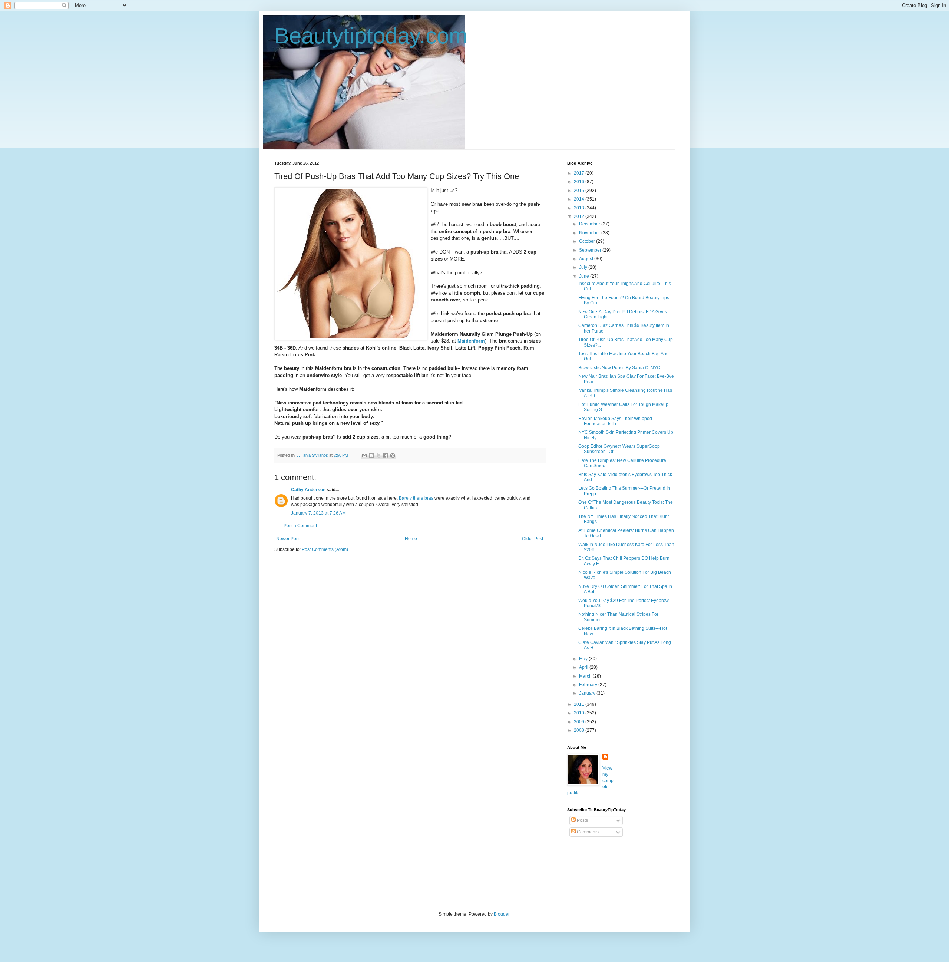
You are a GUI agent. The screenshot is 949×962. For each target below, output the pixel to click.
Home (411, 538)
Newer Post (288, 538)
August (586, 258)
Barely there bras (416, 498)
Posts (582, 820)
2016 (579, 181)
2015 (579, 190)
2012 (579, 216)
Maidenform (471, 341)
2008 (579, 730)
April (584, 667)
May (584, 658)
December (590, 224)
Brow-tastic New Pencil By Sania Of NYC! (619, 367)
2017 (579, 173)
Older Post (532, 538)
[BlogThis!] (371, 455)
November (590, 232)
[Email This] (364, 455)
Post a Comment (300, 525)
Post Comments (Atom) (325, 549)
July (583, 267)
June (584, 276)
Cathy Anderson (308, 489)
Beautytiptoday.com (370, 35)
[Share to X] (378, 455)
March (586, 676)
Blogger (501, 914)
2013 (579, 208)
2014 (579, 199)
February (588, 684)
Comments (587, 831)
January (587, 693)
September (590, 250)
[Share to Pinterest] (392, 455)
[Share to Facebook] (385, 455)
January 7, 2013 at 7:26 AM (318, 513)
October (587, 241)
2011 (579, 704)
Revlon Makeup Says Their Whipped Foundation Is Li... (615, 421)
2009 (579, 721)
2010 (579, 712)
